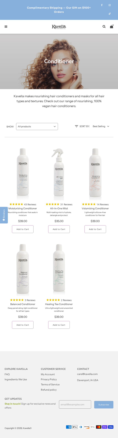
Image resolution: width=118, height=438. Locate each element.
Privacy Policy (49, 379)
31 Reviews (66, 204)
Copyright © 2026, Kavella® (18, 428)
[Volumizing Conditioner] (95, 173)
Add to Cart (22, 229)
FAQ (7, 374)
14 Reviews (103, 204)
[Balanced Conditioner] (22, 269)
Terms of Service (50, 384)
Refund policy (49, 389)
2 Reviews (66, 300)
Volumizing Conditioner (95, 208)
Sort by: (85, 126)
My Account (48, 374)
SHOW (10, 126)
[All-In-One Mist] (59, 173)
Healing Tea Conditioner (59, 304)
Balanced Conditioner (22, 304)
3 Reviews (30, 300)
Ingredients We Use (16, 379)
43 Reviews (30, 204)
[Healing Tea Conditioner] (59, 269)
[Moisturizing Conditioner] (22, 173)
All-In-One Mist (59, 208)
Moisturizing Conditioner (22, 208)
